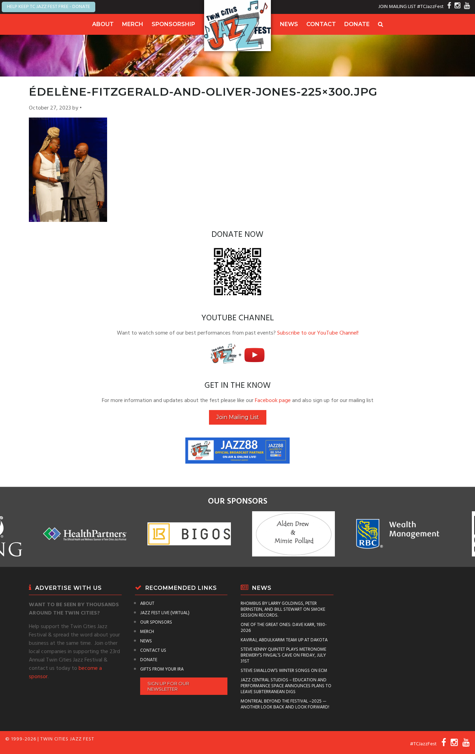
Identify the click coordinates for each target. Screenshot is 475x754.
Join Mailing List (237, 417)
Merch (132, 24)
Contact (321, 24)
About (103, 24)
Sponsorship (173, 24)
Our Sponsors (156, 622)
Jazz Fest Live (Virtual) (165, 613)
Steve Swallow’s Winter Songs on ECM (284, 670)
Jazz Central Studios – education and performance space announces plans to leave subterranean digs (286, 686)
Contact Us (153, 650)
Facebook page (273, 400)
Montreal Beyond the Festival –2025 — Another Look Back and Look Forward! (285, 704)
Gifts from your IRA (162, 669)
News (289, 24)
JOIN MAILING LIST (397, 7)
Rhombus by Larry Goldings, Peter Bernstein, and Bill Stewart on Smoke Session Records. (283, 609)
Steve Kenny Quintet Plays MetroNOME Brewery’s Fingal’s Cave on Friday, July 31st (283, 655)
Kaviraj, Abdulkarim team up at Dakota (284, 640)
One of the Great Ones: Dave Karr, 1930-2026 (284, 627)
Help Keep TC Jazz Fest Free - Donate (48, 7)
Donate (357, 24)
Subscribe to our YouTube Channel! (318, 333)
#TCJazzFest (430, 7)
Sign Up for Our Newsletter (168, 686)
